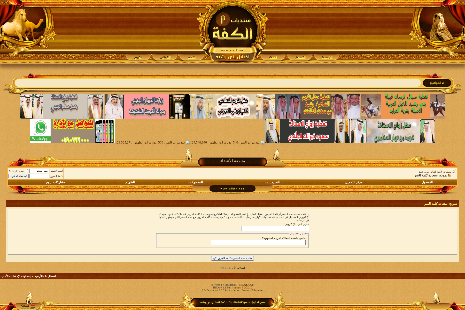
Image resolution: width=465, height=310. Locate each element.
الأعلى (4, 276)
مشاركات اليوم (56, 182)
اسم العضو (57, 170)
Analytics (234, 290)
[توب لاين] (28, 306)
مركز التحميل (354, 182)
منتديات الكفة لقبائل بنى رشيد (435, 171)
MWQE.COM (247, 284)
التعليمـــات (272, 182)
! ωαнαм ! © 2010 (241, 287)
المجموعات (195, 182)
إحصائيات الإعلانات (21, 276)
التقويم (130, 182)
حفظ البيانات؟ (16, 171)
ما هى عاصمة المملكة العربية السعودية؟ (284, 238)
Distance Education (252, 290)
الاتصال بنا (50, 276)
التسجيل (427, 182)
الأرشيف (38, 276)
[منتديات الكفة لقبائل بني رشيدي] (232, 31)
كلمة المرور (56, 175)
